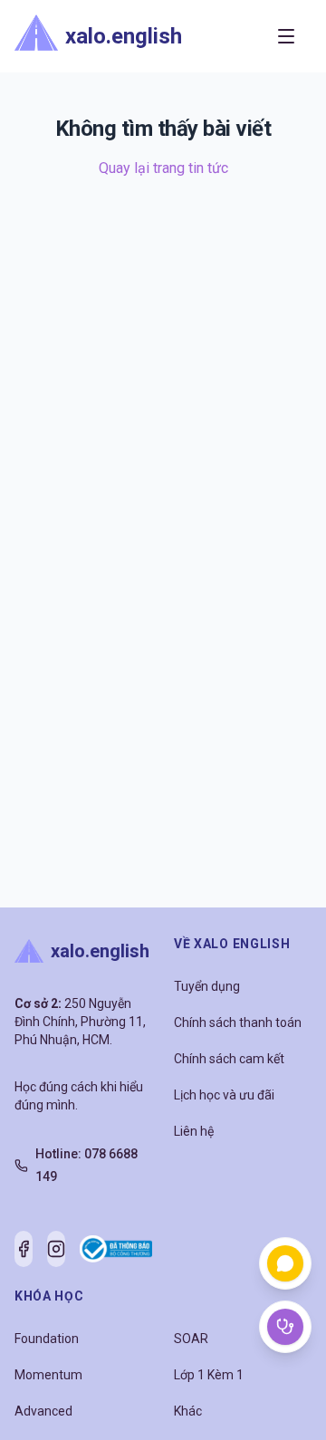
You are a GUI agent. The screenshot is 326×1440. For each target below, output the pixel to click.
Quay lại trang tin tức (163, 168)
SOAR (191, 1338)
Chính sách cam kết (229, 1058)
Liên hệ (194, 1131)
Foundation (46, 1338)
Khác (188, 1411)
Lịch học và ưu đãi (224, 1095)
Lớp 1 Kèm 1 (209, 1375)
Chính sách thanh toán (238, 1022)
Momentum (48, 1375)
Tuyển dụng (207, 986)
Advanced (43, 1411)
